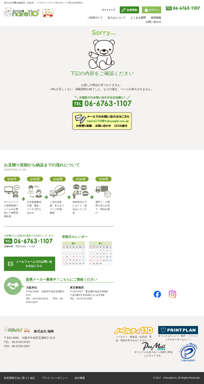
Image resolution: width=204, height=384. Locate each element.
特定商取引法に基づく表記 (19, 377)
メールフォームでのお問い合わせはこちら (34, 263)
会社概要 (80, 377)
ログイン (154, 9)
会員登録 (132, 9)
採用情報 (156, 17)
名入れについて (117, 17)
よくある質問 (138, 17)
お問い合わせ (153, 21)
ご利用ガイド (95, 17)
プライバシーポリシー (55, 377)
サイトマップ (108, 10)
